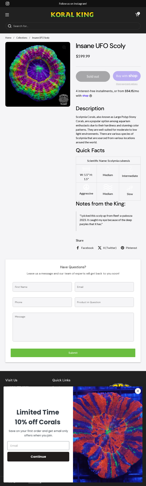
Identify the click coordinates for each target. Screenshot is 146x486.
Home (8, 37)
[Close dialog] (138, 391)
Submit (73, 353)
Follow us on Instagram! (73, 3)
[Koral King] (72, 15)
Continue (38, 456)
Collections (21, 37)
